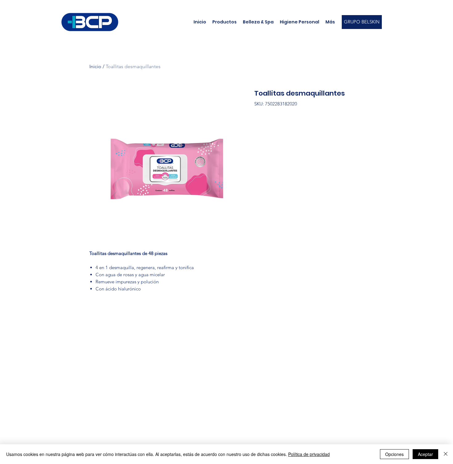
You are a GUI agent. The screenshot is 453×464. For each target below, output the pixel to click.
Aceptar (425, 454)
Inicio (95, 66)
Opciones (394, 454)
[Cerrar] (445, 454)
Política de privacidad (309, 454)
